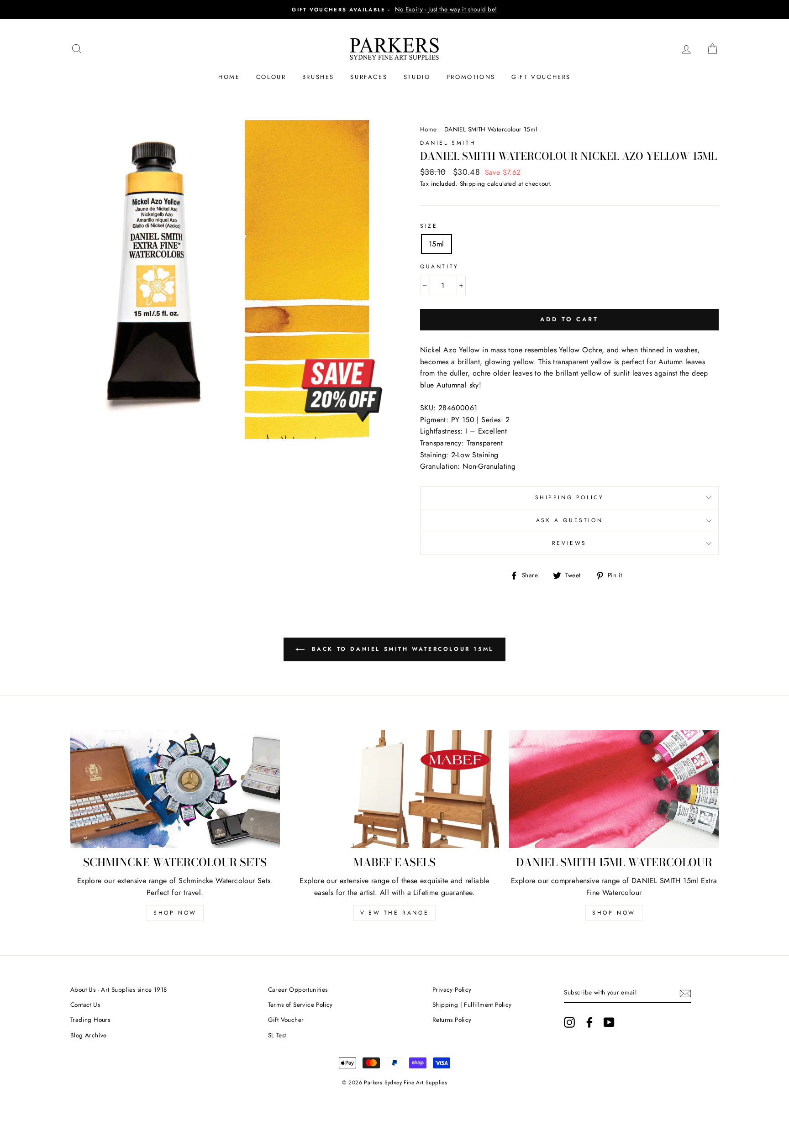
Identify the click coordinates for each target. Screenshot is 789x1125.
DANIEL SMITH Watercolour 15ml (490, 129)
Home (229, 77)
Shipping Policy (569, 497)
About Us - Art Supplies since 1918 (118, 989)
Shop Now (175, 913)
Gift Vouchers (541, 77)
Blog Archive (88, 1035)
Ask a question (569, 520)
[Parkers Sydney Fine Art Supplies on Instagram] (569, 1022)
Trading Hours (90, 1019)
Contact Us (85, 1004)
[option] (394, 10)
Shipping (472, 183)
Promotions (471, 77)
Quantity (439, 266)
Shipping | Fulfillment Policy (472, 1004)
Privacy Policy (452, 989)
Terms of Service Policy (300, 1004)
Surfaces (368, 77)
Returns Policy (452, 1019)
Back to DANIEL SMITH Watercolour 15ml (401, 649)
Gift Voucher (286, 1019)
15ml (436, 244)
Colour (271, 77)
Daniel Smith (448, 143)
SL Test (277, 1035)
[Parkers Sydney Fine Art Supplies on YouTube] (609, 1022)
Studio (417, 77)
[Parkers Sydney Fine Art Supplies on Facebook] (589, 1022)
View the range (394, 913)
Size (428, 226)
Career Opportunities (298, 989)
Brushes (318, 77)
